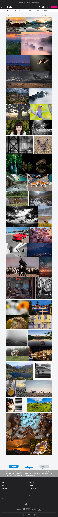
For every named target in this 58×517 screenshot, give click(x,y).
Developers (4, 485)
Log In (47, 7)
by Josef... (8, 275)
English (3, 491)
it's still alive (9, 117)
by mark (31, 360)
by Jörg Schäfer (9, 241)
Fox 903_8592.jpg (27, 171)
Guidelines (4, 488)
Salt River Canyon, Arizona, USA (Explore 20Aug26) (13, 101)
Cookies (31, 485)
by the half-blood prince (32, 189)
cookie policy (32, 475)
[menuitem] (39, 7)
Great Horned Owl (10, 359)
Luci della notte (33, 133)
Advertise (31, 482)
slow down (9, 343)
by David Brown (9, 69)
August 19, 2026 (14, 467)
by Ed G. (31, 102)
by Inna (7, 396)
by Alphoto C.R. (33, 453)
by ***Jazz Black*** (10, 328)
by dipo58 (31, 313)
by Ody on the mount (10, 226)
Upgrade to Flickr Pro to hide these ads (29, 2)
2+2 (35, 377)
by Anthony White (25, 53)
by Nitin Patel (33, 118)
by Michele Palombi (33, 134)
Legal (3, 495)
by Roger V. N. (8, 298)
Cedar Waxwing (34, 117)
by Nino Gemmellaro (31, 255)
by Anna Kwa (29, 30)
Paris (37, 297)
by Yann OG (8, 53)
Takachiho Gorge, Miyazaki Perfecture (9, 171)
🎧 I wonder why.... (10, 327)
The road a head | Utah (12, 85)
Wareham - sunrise (26, 52)
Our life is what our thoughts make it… (35, 343)
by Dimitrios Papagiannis (38, 378)
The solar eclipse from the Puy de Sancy (9, 52)
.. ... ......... (8, 312)
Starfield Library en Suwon (12, 436)
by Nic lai (8, 437)
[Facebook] (23, 515)
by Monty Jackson (9, 102)
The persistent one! (11, 203)
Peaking (32, 101)
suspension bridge (10, 151)
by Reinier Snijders (9, 87)
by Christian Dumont (39, 298)
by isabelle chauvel (9, 378)
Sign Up (54, 7)
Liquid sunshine (10, 395)
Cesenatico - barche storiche (36, 359)
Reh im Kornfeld (38, 151)
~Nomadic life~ (10, 274)
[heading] (8, 7)
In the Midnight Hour (11, 68)
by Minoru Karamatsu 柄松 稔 (11, 152)
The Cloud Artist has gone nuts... (14, 224)
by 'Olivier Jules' (9, 30)
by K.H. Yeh (17, 411)
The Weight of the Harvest (36, 240)
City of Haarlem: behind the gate (36, 312)
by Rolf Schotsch (30, 396)
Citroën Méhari (10, 240)
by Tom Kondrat (9, 344)
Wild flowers (34, 452)
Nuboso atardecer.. (11, 452)
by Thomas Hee (9, 173)
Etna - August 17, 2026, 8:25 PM (35, 254)
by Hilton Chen (32, 241)
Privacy (30, 495)
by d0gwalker (8, 255)
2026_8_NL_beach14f (32, 395)
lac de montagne (10, 377)
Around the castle (32, 327)
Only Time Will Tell (31, 29)
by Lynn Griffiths (26, 173)
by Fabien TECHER (31, 411)
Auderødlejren (9, 188)
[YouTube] (29, 515)
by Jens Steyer (42, 275)
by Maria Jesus (9, 453)
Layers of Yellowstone (41, 224)
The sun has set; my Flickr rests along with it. (42, 274)
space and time (10, 254)
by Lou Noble (8, 134)
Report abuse (32, 488)
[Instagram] (35, 515)
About (3, 480)
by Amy (40, 226)
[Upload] (43, 7)
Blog (3, 482)
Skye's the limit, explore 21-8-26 (36, 203)
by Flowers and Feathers (10, 360)
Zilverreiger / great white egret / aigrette (37, 68)
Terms (3, 498)
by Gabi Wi (30, 328)
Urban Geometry (17, 410)
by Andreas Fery (37, 152)
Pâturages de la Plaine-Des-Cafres (36, 410)
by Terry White (9, 204)
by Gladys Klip (33, 69)
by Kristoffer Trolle (9, 189)
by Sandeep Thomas (32, 344)
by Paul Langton (32, 204)
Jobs (30, 480)
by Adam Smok (9, 118)
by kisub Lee (8, 313)
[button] (19, 30)
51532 (7, 297)
